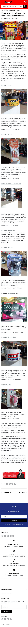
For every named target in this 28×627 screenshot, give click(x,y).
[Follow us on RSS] (13, 536)
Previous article (7, 492)
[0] (25, 2)
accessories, (17, 460)
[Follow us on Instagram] (8, 536)
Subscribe (14, 520)
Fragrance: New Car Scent (8, 337)
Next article (22, 492)
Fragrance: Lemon (6, 85)
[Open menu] (2, 2)
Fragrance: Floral (6, 384)
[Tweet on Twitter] (12, 484)
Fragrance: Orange (6, 134)
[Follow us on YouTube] (11, 536)
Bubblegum (11, 293)
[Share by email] (15, 484)
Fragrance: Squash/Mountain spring (11, 183)
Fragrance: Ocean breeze (8, 230)
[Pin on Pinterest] (10, 484)
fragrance (8, 78)
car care (9, 460)
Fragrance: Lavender (7, 247)
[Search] (25, 6)
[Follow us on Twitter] (5, 536)
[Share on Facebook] (7, 484)
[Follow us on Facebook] (2, 536)
